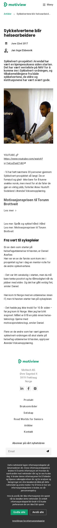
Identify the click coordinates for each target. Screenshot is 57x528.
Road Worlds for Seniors (28, 419)
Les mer (9, 210)
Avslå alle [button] (38, 512)
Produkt (28, 399)
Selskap (28, 412)
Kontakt (28, 431)
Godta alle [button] (19, 512)
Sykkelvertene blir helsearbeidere (34, 14)
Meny (50, 4)
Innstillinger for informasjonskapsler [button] (28, 521)
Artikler (8, 14)
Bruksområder (28, 406)
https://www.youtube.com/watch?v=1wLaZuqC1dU (23, 161)
